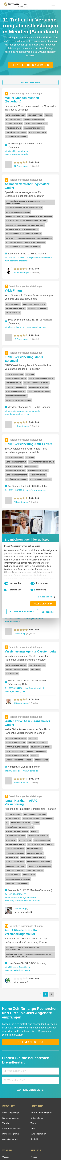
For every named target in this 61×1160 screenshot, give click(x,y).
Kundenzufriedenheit (11, 1115)
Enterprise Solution (11, 1065)
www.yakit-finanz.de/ (36, 307)
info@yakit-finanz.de (14, 307)
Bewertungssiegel (10, 1049)
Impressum (37, 1148)
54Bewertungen (21, 152)
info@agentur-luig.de (33, 656)
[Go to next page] (57, 935)
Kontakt (34, 1076)
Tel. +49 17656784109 (15, 838)
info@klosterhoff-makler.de (17, 908)
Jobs (32, 1065)
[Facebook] (19, 1138)
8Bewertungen (20, 742)
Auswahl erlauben (23, 611)
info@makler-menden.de (16, 140)
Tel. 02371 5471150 (14, 462)
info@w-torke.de (12, 731)
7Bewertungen (20, 474)
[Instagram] (48, 1138)
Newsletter (35, 1099)
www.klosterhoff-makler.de (17, 911)
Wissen (5, 1094)
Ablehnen (47, 612)
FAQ (4, 1099)
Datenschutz (38, 1146)
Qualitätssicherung (23, 1148)
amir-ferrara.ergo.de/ (34, 462)
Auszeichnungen (9, 1076)
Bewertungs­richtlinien (12, 1120)
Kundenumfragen (10, 1055)
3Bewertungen (20, 671)
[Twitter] (12, 1138)
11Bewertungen (21, 398)
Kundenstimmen (37, 1070)
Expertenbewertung (39, 1109)
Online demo (36, 1104)
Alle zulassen (44, 603)
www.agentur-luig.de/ (14, 659)
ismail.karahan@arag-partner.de (19, 841)
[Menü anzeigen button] (53, 4)
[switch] (32, 583)
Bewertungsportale (11, 1104)
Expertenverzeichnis (39, 1115)
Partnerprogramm (10, 1070)
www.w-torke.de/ (31, 731)
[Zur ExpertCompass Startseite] (19, 5)
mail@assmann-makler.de (38, 238)
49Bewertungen (21, 252)
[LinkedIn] (34, 1138)
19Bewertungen (21, 319)
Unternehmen (36, 1055)
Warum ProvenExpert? (40, 1049)
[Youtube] (41, 1138)
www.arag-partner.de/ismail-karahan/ (22, 844)
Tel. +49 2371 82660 (14, 238)
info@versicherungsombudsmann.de (21, 383)
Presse (33, 1094)
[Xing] (27, 1138)
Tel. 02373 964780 (13, 656)
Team (32, 1060)
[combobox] (30, 1008)
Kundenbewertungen (11, 1109)
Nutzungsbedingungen (22, 1146)
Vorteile (5, 1060)
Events (5, 1125)
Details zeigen (46, 596)
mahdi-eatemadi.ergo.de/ (16, 386)
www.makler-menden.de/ (41, 140)
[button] (21, 148)
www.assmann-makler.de (16, 241)
